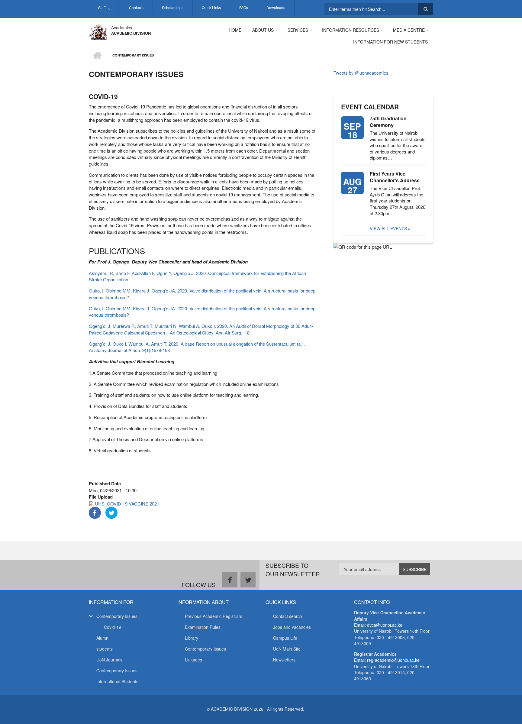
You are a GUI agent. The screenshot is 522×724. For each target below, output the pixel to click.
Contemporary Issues (116, 616)
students (104, 649)
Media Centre (409, 30)
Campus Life (285, 638)
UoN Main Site (287, 649)
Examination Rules (203, 627)
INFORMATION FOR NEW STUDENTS (390, 42)
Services (298, 30)
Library (191, 638)
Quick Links (211, 7)
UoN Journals (109, 660)
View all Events (388, 228)
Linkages (193, 660)
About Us (263, 30)
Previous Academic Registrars (213, 616)
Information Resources (350, 30)
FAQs (243, 7)
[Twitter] (111, 512)
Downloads (275, 7)
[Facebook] (95, 512)
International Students (117, 681)
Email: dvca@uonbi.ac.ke (378, 625)
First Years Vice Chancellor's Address (395, 177)
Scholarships (172, 7)
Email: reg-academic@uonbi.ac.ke (387, 660)
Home (235, 30)
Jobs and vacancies (292, 627)
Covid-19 (112, 627)
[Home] (98, 31)
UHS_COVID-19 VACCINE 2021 (127, 503)
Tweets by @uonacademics (361, 72)
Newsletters (284, 660)
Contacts (136, 7)
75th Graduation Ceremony (388, 121)
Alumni (102, 638)
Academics (121, 27)
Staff (101, 7)
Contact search (287, 616)
